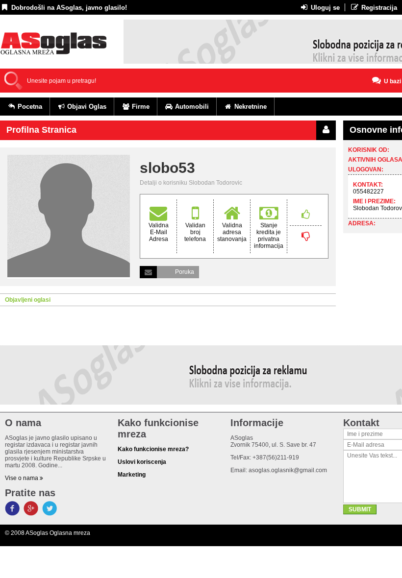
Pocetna (29, 106)
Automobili (191, 106)
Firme (140, 106)
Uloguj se (324, 7)
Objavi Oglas (85, 106)
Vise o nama (22, 478)
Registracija (378, 7)
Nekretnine (249, 106)
